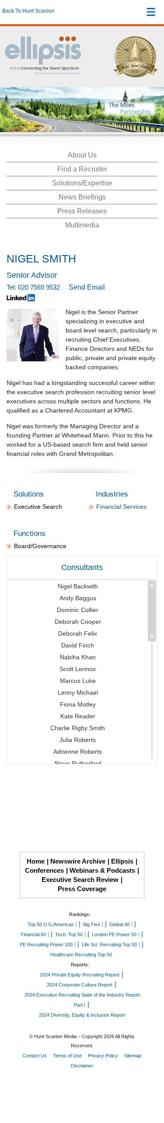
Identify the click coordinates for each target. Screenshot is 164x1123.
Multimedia (82, 225)
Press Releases (82, 211)
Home (36, 861)
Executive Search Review (80, 879)
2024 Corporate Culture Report (79, 984)
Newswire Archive (77, 861)
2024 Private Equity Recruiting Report (79, 974)
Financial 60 (33, 934)
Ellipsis (122, 861)
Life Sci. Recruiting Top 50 (109, 944)
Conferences (44, 870)
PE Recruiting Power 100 (46, 944)
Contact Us (35, 1055)
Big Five (91, 924)
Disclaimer (82, 1065)
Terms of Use (67, 1055)
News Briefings (82, 197)
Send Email (87, 287)
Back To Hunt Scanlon (28, 11)
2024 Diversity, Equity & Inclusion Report (82, 1015)
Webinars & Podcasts (102, 870)
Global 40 (119, 924)
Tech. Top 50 (69, 934)
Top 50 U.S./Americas (51, 924)
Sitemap (132, 1055)
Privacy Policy (103, 1055)
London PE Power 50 (114, 934)
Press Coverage (82, 888)
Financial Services (121, 506)
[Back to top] (149, 1084)
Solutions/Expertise (82, 183)
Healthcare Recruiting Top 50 (81, 954)
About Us (82, 155)
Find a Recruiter (82, 169)
